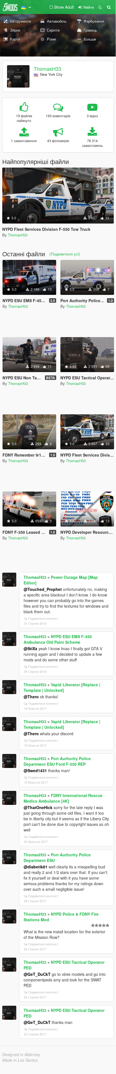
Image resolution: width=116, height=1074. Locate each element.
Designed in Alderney (21, 1054)
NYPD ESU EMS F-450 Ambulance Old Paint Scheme (58, 639)
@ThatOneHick (38, 807)
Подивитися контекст (43, 618)
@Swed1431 (35, 770)
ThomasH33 (47, 68)
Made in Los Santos (20, 1060)
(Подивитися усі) (64, 254)
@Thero (31, 696)
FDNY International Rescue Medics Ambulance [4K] (63, 798)
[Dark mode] (100, 7)
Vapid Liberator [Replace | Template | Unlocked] (62, 687)
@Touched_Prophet (43, 589)
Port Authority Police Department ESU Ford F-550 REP (57, 761)
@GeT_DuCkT (37, 974)
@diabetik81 (35, 866)
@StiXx (30, 648)
